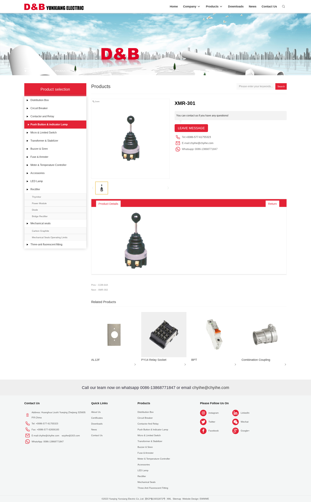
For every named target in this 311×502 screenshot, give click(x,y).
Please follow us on (214, 403)
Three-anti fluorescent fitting (46, 244)
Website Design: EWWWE (195, 498)
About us (96, 412)
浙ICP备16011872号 (155, 498)
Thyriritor (36, 197)
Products (62, 71)
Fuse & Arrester (39, 156)
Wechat (244, 421)
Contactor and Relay (42, 116)
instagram (213, 413)
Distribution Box (39, 100)
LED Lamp (36, 181)
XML (169, 498)
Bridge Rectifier (40, 216)
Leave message (191, 128)
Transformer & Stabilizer (44, 140)
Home (46, 71)
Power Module (39, 203)
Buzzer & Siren (39, 148)
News (94, 429)
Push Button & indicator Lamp (96, 71)
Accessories (37, 173)
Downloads (97, 423)
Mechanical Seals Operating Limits (49, 237)
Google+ (245, 430)
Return (272, 203)
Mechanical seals (40, 223)
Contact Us (32, 403)
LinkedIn (245, 413)
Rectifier (35, 189)
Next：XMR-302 (99, 289)
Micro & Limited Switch (43, 132)
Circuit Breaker (39, 108)
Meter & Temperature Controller (48, 165)
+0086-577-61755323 (198, 137)
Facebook (213, 430)
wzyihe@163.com (71, 435)
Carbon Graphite (40, 231)
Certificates (97, 418)
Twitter (211, 421)
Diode (35, 210)
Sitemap (177, 498)
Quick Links (99, 403)
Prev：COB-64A (99, 285)
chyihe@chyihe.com (201, 143)
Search (281, 86)
